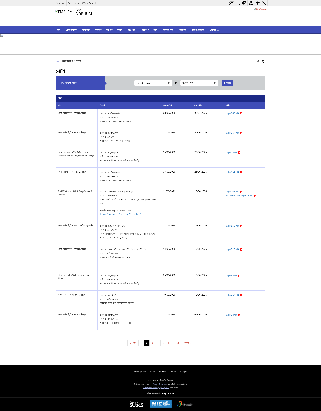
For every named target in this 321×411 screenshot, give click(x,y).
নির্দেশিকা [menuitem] (85, 29)
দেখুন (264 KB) (233, 132)
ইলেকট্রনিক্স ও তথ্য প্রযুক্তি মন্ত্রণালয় (156, 387)
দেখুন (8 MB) (232, 275)
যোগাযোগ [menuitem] (163, 371)
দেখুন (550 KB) (233, 225)
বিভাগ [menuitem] (108, 29)
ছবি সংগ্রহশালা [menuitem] (198, 29)
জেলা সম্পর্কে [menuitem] (71, 29)
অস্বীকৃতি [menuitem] (183, 371)
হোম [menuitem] (58, 29)
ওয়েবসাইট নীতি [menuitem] (140, 371)
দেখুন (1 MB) (232, 152)
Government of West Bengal (82, 3)
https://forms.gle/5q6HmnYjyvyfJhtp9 (120, 214)
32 (178, 342)
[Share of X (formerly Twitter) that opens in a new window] (263, 61)
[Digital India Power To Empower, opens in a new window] (185, 404)
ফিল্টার (228, 82)
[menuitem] (231, 3)
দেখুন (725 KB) (233, 249)
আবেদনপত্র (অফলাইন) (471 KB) (240, 195)
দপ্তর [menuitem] (97, 29)
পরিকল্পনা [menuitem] (182, 29)
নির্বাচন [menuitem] (119, 29)
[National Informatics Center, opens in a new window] (161, 404)
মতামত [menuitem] (173, 371)
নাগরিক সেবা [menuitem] (168, 29)
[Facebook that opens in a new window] (258, 61)
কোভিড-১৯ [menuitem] (214, 29)
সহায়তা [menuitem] (152, 371)
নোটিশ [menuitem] (144, 29)
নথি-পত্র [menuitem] (131, 29)
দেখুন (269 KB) (233, 113)
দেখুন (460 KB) (233, 295)
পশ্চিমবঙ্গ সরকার (60, 3)
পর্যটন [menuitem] (155, 29)
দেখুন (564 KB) (233, 172)
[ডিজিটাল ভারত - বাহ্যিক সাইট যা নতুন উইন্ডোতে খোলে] (261, 9)
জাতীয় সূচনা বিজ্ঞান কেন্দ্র (159, 384)
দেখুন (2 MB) (232, 314)
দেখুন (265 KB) (233, 191)
